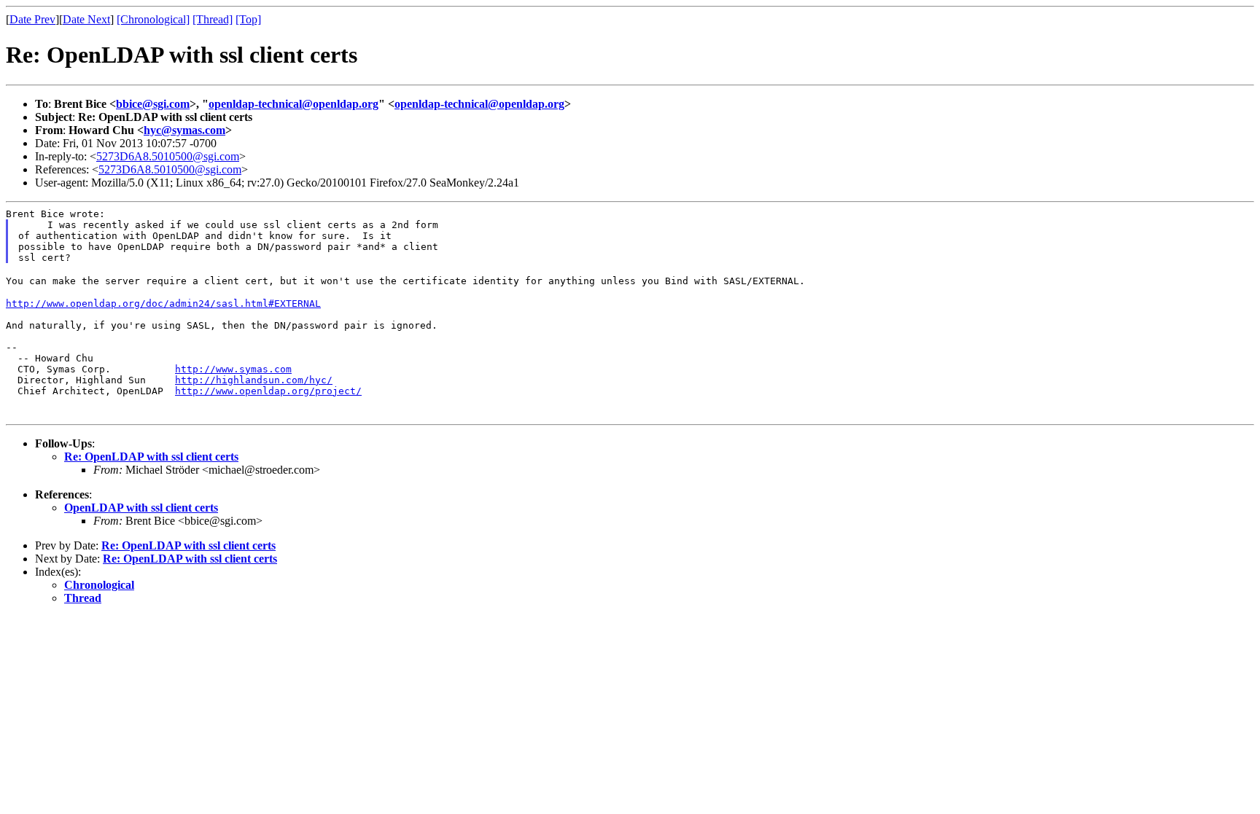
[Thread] (212, 19)
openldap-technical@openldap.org (293, 104)
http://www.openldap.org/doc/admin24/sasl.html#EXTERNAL (163, 303)
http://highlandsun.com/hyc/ (253, 380)
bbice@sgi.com (153, 104)
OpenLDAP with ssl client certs (141, 507)
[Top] (248, 19)
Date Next (86, 19)
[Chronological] (153, 19)
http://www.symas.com (233, 369)
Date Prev (32, 19)
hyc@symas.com (184, 130)
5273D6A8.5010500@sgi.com (167, 156)
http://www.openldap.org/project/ (268, 391)
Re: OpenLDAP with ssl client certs (151, 456)
